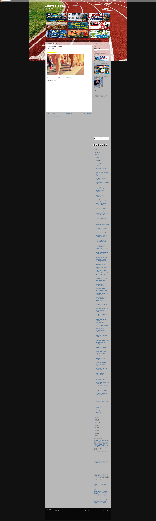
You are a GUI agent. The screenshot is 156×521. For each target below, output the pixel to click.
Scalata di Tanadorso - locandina (102, 296)
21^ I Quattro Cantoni (51, 52)
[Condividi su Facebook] (70, 77)
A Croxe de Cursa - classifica (101, 228)
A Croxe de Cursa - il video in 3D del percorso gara (102, 333)
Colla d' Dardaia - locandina (101, 280)
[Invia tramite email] (66, 77)
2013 (96, 428)
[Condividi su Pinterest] (71, 77)
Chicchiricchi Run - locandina (101, 390)
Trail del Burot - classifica (100, 364)
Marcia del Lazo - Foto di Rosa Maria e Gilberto (101, 369)
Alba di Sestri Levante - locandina (102, 325)
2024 (96, 152)
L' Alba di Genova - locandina (101, 304)
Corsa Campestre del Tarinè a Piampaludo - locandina (101, 241)
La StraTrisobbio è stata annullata (102, 340)
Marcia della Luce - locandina (101, 312)
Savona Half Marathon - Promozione (100, 196)
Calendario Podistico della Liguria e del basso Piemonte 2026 (101, 441)
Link (99, 41)
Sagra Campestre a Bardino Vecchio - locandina (101, 204)
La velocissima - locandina (101, 347)
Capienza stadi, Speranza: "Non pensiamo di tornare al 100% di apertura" (100, 502)
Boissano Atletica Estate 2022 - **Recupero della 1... (102, 338)
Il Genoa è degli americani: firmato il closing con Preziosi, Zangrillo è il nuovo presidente (101, 492)
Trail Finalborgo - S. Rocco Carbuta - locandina (101, 206)
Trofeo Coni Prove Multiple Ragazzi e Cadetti (101, 403)
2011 (96, 432)
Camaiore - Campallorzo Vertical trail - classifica (102, 193)
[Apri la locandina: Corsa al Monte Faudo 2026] (99, 25)
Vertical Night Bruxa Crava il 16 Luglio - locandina (102, 317)
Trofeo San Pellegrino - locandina (102, 278)
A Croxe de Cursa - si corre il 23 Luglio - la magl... (102, 262)
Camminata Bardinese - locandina (102, 210)
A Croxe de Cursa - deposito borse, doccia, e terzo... (101, 260)
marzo (97, 410)
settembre (98, 162)
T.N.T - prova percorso (100, 322)
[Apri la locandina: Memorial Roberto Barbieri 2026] (78, 17)
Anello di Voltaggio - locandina (101, 376)
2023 (96, 154)
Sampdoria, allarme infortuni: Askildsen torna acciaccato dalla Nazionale (101, 505)
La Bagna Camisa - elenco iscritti (102, 272)
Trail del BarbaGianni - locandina (102, 290)
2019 (96, 419)
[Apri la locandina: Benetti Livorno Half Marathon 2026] (56, 34)
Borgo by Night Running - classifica (102, 224)
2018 (96, 420)
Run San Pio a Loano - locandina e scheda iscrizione (102, 238)
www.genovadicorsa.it (102, 510)
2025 (96, 151)
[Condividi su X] (68, 77)
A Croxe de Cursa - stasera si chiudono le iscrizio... (101, 236)
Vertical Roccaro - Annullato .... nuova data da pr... (101, 246)
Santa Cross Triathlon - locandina (102, 248)
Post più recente (51, 113)
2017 (96, 422)
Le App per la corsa (78, 41)
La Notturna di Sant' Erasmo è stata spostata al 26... (101, 276)
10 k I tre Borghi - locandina (101, 274)
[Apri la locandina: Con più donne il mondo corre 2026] (99, 34)
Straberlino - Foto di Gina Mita (101, 323)
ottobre (97, 160)
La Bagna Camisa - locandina (101, 351)
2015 (96, 425)
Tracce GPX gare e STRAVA (90, 41)
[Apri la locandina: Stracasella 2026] (56, 17)
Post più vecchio (86, 113)
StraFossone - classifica (100, 264)
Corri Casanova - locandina (101, 218)
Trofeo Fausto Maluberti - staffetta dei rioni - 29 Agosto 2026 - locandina (101, 480)
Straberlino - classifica (100, 328)
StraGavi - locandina (99, 300)
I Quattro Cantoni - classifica (101, 174)
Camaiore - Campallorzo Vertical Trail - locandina (102, 256)
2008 (96, 435)
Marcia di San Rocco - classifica (100, 465)
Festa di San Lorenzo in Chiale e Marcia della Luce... (102, 201)
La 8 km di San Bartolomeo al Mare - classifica (101, 356)
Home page (69, 113)
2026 (96, 149)
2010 (96, 433)
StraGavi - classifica (99, 220)
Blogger (80, 517)
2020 (96, 417)
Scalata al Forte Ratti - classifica (102, 377)
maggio (97, 407)
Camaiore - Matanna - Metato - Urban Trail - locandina (102, 253)
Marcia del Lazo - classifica (101, 379)
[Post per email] (64, 77)
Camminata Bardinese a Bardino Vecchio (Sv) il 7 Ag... (102, 214)
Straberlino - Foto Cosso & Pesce (102, 327)
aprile (97, 409)
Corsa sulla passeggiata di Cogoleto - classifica (101, 233)
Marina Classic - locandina (101, 208)
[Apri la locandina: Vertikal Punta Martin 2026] (78, 34)
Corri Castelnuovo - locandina (101, 211)
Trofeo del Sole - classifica (101, 362)
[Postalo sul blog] (67, 77)
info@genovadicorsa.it (98, 92)
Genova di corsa (55, 5)
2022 (96, 155)
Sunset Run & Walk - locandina (101, 291)
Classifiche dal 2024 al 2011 (66, 41)
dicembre (98, 157)
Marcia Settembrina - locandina (102, 166)
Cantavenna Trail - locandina (101, 257)
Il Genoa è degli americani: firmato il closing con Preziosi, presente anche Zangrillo (101, 495)
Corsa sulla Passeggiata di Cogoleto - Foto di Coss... (101, 226)
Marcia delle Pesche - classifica (102, 172)
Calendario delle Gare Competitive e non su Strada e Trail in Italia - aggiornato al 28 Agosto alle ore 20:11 (101, 444)
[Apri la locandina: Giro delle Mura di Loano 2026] (78, 25)
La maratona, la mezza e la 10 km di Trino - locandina (102, 285)
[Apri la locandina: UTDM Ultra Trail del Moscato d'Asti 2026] (56, 25)
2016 (96, 424)
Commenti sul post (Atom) (56, 116)
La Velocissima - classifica (101, 168)
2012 (96, 430)
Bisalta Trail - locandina (100, 180)
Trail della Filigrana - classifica (99, 475)
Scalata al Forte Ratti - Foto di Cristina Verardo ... (101, 374)
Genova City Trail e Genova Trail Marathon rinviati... (102, 349)
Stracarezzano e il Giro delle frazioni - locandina (101, 298)
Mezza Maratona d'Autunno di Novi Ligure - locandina (101, 199)
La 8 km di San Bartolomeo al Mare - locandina (101, 394)
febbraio (97, 412)
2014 (96, 427)
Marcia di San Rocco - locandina (102, 308)
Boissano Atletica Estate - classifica (102, 401)
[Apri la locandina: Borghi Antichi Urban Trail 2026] (99, 17)
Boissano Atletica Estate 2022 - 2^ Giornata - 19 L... (102, 294)
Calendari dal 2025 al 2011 (52, 41)
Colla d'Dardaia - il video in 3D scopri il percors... (101, 186)
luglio (97, 165)
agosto (97, 163)
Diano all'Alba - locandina (100, 288)
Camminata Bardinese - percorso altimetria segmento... (102, 188)
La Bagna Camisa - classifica (101, 266)
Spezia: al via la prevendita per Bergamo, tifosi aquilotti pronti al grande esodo (101, 499)
